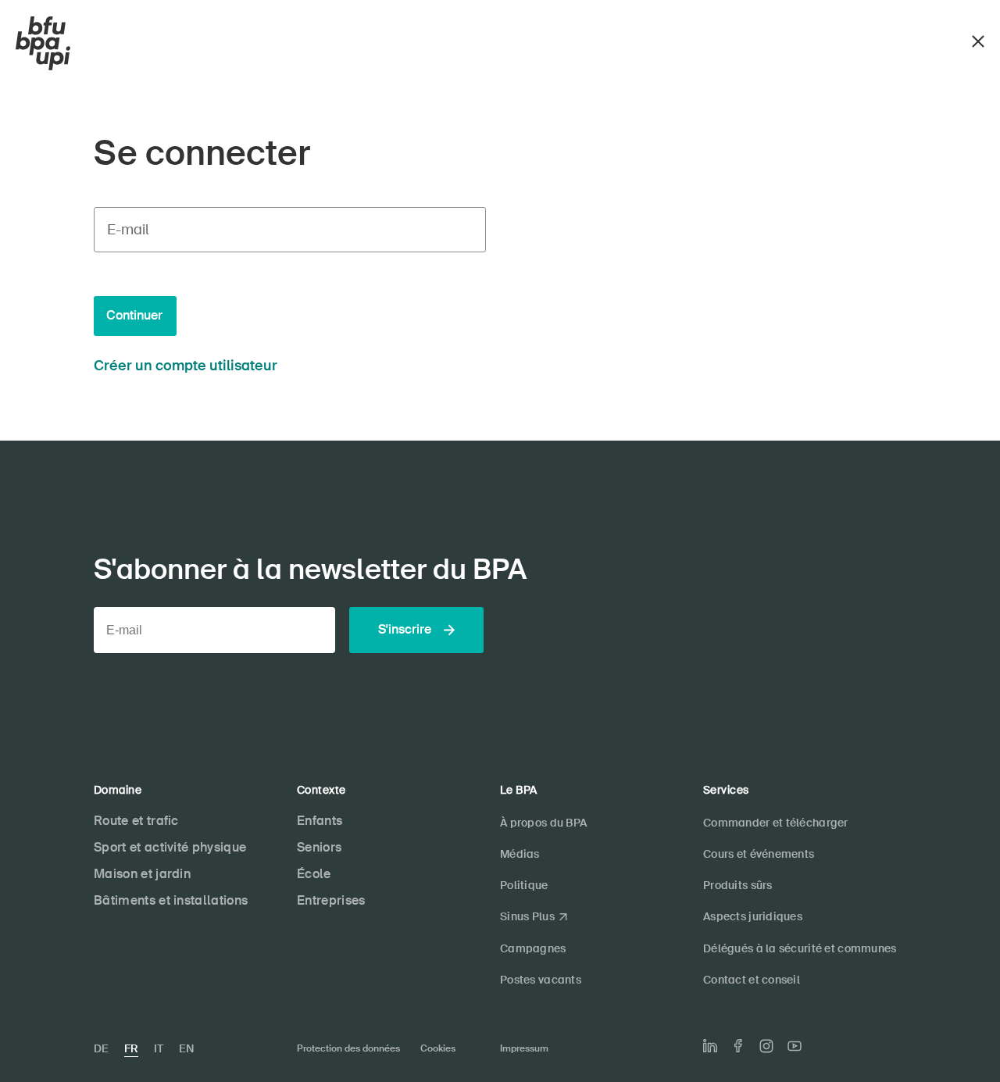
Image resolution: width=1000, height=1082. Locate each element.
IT (158, 1048)
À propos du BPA (543, 823)
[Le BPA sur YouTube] (795, 1046)
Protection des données (348, 1048)
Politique (524, 885)
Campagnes (533, 948)
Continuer (134, 315)
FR (131, 1048)
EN (186, 1048)
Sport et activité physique (170, 847)
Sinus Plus (527, 916)
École (314, 874)
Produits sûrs (738, 885)
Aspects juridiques (752, 916)
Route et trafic (136, 820)
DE (101, 1048)
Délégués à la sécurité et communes (800, 948)
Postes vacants (540, 980)
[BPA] (43, 43)
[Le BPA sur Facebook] (738, 1045)
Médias (520, 854)
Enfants (319, 820)
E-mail (127, 230)
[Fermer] (978, 39)
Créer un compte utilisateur (185, 365)
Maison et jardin (142, 874)
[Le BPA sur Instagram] (766, 1046)
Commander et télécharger (775, 823)
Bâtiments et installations (171, 900)
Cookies (437, 1048)
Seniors (319, 847)
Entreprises (331, 900)
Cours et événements (758, 854)
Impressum (524, 1048)
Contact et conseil (751, 980)
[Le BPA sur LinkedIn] (710, 1046)
